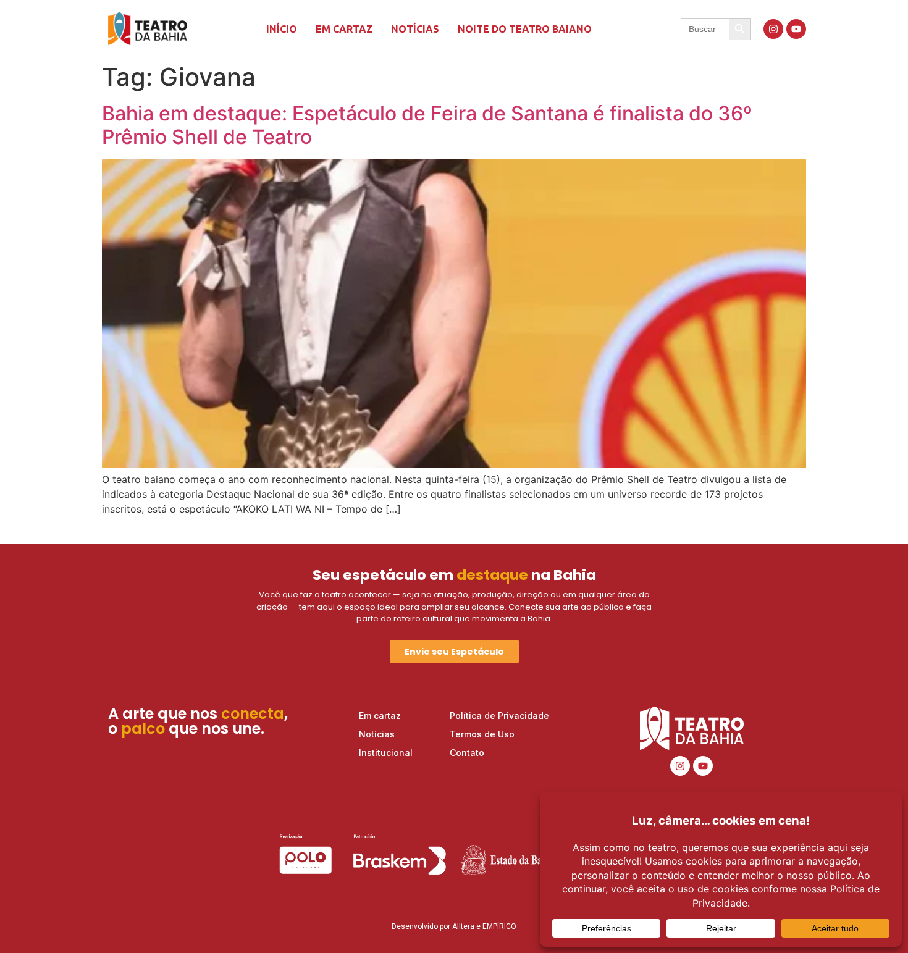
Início (281, 29)
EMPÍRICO (499, 926)
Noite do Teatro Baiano (525, 29)
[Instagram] (773, 29)
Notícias (415, 29)
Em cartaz (344, 29)
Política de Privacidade (499, 715)
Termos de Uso (482, 734)
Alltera (463, 926)
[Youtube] (796, 29)
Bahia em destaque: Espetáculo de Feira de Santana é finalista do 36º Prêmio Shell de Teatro (427, 125)
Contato (467, 752)
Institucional (386, 752)
